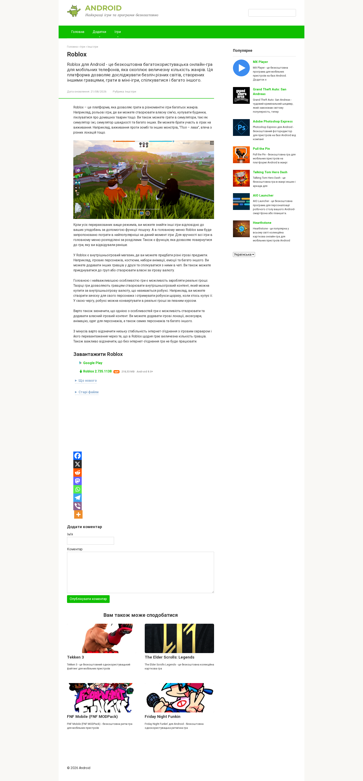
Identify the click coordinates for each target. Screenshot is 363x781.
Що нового (88, 381)
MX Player (260, 62)
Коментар (75, 549)
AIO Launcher (263, 195)
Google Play (92, 363)
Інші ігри (130, 91)
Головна (77, 32)
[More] (78, 514)
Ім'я (70, 534)
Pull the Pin (261, 149)
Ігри (117, 32)
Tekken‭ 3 (75, 657)
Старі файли (89, 392)
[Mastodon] (77, 481)
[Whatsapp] (77, 489)
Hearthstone (262, 223)
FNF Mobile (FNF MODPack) (92, 716)
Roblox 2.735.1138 (97, 371)
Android (103, 8)
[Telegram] (77, 497)
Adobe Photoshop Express (273, 121)
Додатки (99, 32)
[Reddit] (77, 472)
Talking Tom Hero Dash (270, 172)
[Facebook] (77, 456)
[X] (77, 464)
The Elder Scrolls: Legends (169, 657)
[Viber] (77, 506)
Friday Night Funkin (162, 716)
